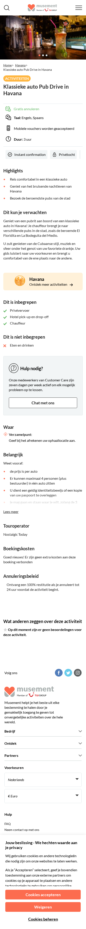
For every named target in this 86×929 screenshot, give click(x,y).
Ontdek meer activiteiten (48, 284)
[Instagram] (77, 673)
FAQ (7, 824)
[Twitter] (67, 673)
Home (7, 65)
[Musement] (42, 7)
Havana (20, 65)
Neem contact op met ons (21, 830)
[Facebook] (58, 673)
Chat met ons (43, 402)
